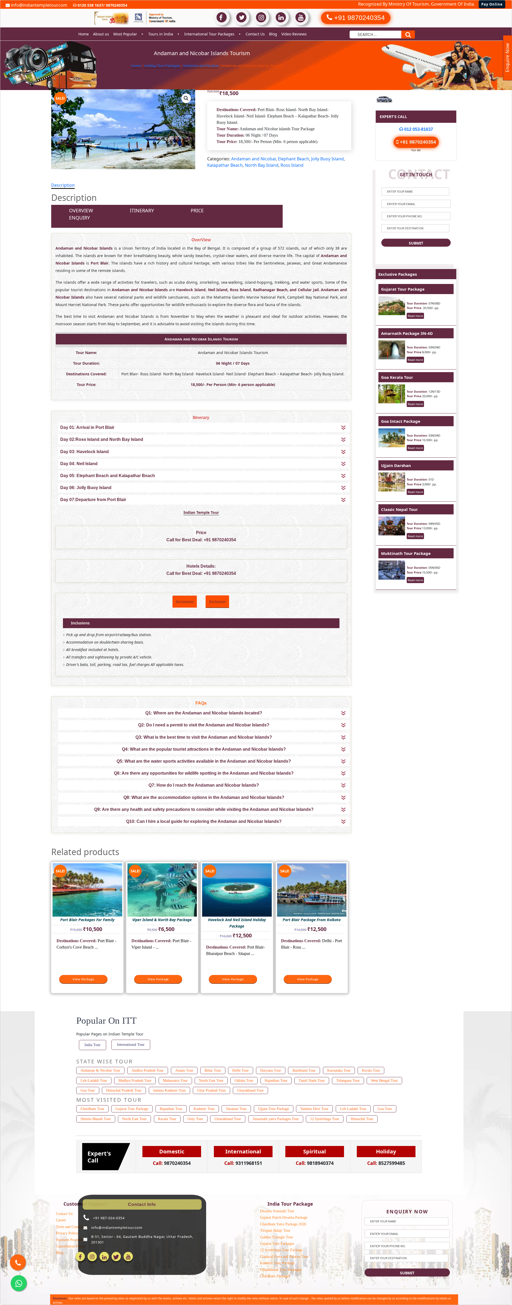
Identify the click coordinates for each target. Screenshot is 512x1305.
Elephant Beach (293, 159)
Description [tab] (63, 185)
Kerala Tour (371, 1070)
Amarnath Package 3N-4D (407, 333)
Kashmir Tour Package (277, 1263)
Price (197, 210)
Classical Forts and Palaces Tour (284, 1257)
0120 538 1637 (90, 5)
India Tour (93, 1045)
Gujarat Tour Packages (277, 1244)
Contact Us (255, 33)
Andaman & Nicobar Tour (100, 1070)
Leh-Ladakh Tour (94, 1081)
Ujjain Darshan (396, 465)
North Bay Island (261, 165)
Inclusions (185, 601)
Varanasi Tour (236, 1109)
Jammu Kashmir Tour (169, 1090)
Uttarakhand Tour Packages (280, 1270)
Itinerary (142, 210)
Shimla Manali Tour (96, 1119)
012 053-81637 (418, 129)
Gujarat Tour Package (403, 289)
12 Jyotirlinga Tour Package (281, 1250)
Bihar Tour (213, 1070)
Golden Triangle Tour (276, 1237)
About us (101, 33)
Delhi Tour (240, 1070)
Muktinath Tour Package (406, 553)
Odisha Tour (244, 1081)
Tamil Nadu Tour (312, 1081)
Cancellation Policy (70, 1246)
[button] (186, 98)
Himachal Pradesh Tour (124, 1090)
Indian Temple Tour (201, 512)
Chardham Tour (92, 1109)
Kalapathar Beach (225, 165)
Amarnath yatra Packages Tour (276, 1119)
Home (83, 33)
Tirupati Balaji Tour (275, 1231)
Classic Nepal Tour (399, 509)
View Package (83, 979)
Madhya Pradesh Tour (134, 1081)
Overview (81, 210)
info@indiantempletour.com (38, 5)
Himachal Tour (362, 1119)
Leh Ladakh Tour (353, 1109)
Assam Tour (184, 1070)
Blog (273, 33)
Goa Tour (88, 1090)
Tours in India (160, 33)
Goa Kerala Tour (397, 377)
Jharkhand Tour (304, 1070)
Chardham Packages (275, 1276)
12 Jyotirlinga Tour (324, 1119)
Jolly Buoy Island (327, 159)
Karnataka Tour (339, 1070)
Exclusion (217, 601)
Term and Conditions (72, 1227)
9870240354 (116, 5)
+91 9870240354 (220, 540)
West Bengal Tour (384, 1081)
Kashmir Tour (204, 1109)
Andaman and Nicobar (201, 65)
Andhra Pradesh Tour (147, 1070)
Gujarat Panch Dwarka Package (283, 1217)
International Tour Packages (209, 33)
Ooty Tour (195, 1119)
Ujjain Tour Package (273, 1109)
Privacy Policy (67, 1233)
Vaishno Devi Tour (314, 1109)
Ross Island (292, 165)
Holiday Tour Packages (162, 65)
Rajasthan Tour (276, 1081)
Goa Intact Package (400, 421)
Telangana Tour (348, 1081)
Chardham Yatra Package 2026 (283, 1224)
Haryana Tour (270, 1070)
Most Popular (125, 33)
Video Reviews (294, 33)
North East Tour (211, 1081)
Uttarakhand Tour (250, 1090)
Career (61, 1220)
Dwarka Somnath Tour (277, 1211)
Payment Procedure (70, 1240)
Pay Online (492, 4)
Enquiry (79, 217)
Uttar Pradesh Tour (211, 1090)
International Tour (131, 1045)
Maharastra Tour (175, 1081)
